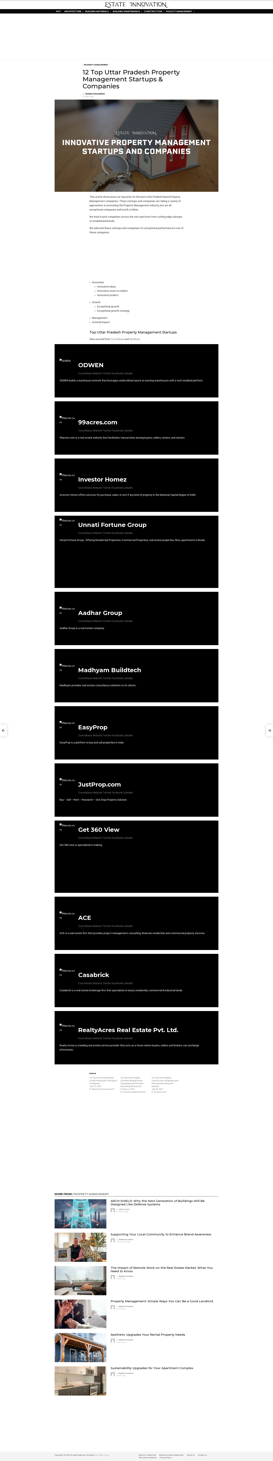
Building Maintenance (126, 11)
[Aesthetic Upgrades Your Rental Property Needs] (80, 1347)
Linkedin (128, 373)
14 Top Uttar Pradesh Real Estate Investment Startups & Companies (103, 1081)
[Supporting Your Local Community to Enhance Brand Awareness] (80, 1247)
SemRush (134, 339)
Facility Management (179, 11)
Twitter (107, 373)
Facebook (117, 373)
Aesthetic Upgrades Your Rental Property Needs (148, 1334)
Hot (58, 11)
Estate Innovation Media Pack (171, 1455)
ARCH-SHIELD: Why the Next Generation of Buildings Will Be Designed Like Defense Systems (158, 1202)
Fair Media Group (102, 1455)
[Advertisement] (136, 36)
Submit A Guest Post (147, 1455)
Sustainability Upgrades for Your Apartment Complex (152, 1368)
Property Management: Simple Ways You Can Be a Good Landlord (162, 1301)
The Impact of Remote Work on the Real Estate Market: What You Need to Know (162, 1269)
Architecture (72, 11)
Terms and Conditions (147, 1457)
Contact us (202, 1455)
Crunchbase (117, 339)
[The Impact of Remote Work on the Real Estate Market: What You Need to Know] (80, 1280)
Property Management (91, 1194)
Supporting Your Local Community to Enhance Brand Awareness (161, 1234)
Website (97, 373)
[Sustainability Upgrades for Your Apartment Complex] (80, 1381)
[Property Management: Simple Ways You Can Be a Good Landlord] (80, 1314)
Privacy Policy (165, 1457)
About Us (191, 1455)
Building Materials (97, 11)
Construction (153, 11)
